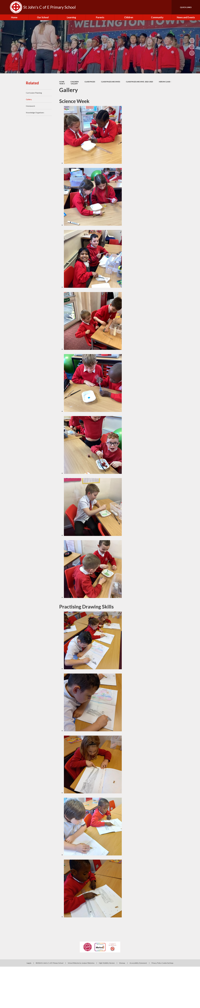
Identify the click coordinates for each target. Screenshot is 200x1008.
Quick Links (186, 7)
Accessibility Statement (138, 963)
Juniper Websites (88, 963)
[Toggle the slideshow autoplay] (191, 40)
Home (61, 82)
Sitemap (122, 963)
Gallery (74, 84)
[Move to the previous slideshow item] (191, 46)
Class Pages (89, 82)
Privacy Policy (156, 963)
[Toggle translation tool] (159, 7)
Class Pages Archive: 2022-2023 (139, 82)
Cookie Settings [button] (167, 963)
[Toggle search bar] (167, 7)
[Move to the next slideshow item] (191, 53)
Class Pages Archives (110, 82)
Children (74, 82)
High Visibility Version (107, 963)
